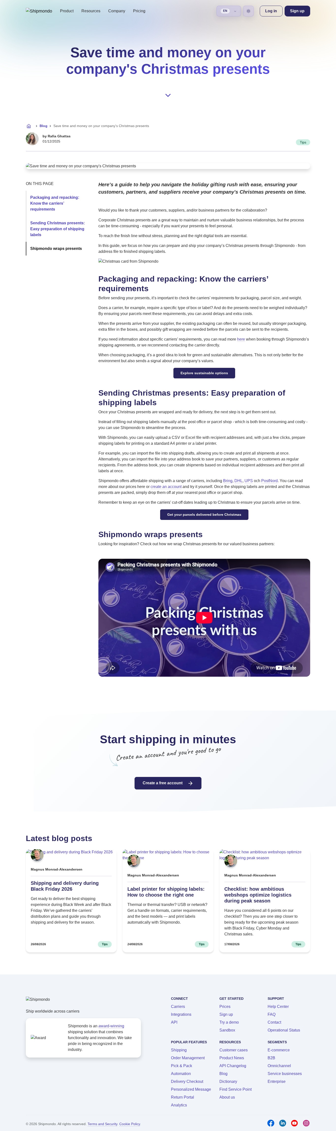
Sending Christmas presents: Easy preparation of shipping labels (57, 229)
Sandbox (227, 1030)
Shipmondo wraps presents (56, 248)
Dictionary (228, 1081)
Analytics (179, 1105)
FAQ (271, 1014)
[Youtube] (294, 1123)
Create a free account (163, 783)
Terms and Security (102, 1124)
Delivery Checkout (187, 1081)
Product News (231, 1058)
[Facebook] (271, 1123)
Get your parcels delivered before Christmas (204, 514)
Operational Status (284, 1030)
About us (227, 1097)
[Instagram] (306, 1123)
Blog (43, 126)
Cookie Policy (129, 1124)
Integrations (181, 1014)
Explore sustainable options (204, 373)
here (241, 339)
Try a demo (229, 1022)
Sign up (226, 1014)
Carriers (178, 1006)
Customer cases (233, 1050)
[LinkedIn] (283, 1123)
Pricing (139, 11)
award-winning (111, 1026)
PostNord (269, 481)
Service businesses (285, 1074)
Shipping (179, 1050)
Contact (274, 1022)
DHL (238, 481)
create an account (166, 487)
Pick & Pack (181, 1066)
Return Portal (182, 1097)
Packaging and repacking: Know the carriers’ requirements (54, 203)
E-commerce (279, 1050)
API (174, 1022)
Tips (303, 142)
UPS (248, 481)
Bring (227, 481)
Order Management (188, 1058)
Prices (224, 1006)
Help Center (278, 1006)
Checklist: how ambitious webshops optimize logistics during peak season (257, 894)
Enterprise (277, 1081)
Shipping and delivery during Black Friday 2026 (65, 886)
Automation (181, 1074)
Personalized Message (191, 1089)
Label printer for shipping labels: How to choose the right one (166, 892)
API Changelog (232, 1066)
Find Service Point (235, 1089)
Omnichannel (279, 1066)
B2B (271, 1058)
